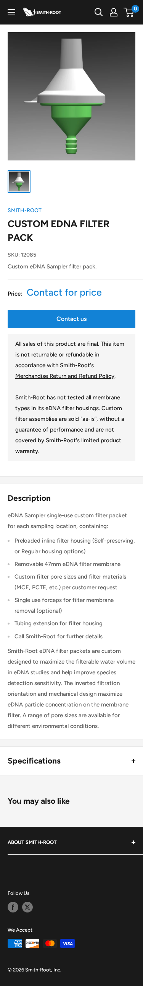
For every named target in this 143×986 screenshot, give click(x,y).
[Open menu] (11, 12)
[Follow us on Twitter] (27, 907)
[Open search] (99, 12)
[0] (129, 12)
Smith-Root (25, 210)
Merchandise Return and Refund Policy (64, 376)
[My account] (113, 12)
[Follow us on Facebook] (13, 907)
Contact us (71, 318)
